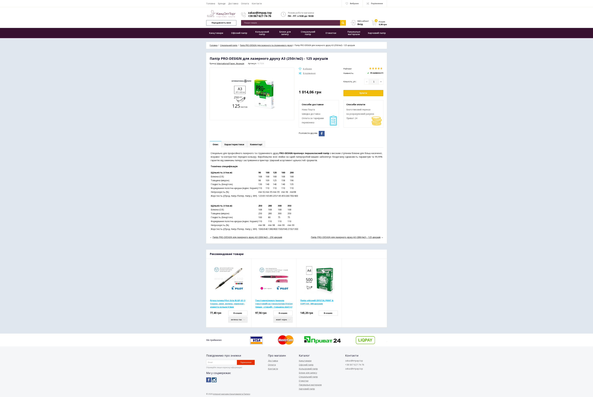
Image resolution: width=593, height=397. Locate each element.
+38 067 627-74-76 (259, 16)
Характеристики (234, 144)
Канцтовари (305, 360)
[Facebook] (208, 379)
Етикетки (303, 380)
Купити (363, 93)
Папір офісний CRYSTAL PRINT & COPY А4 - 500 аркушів (316, 302)
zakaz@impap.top (260, 13)
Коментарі (256, 144)
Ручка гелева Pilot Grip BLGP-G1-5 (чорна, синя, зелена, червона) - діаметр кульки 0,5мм (227, 303)
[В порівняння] (307, 73)
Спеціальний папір (308, 376)
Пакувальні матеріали (310, 384)
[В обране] (305, 68)
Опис (216, 144)
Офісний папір (306, 364)
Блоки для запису (308, 372)
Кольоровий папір (308, 368)
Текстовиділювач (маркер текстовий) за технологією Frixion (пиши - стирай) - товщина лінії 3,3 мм (274, 304)
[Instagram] (214, 379)
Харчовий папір (307, 388)
